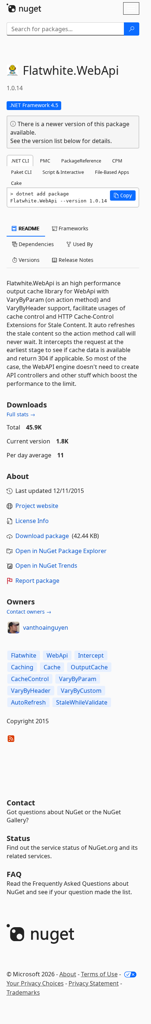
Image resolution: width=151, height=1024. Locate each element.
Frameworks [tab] (72, 228)
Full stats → (21, 414)
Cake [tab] (16, 183)
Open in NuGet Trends (46, 566)
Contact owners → (29, 611)
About (67, 974)
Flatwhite (23, 655)
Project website (36, 506)
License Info (32, 521)
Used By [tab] (82, 244)
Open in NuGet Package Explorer (61, 551)
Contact (21, 803)
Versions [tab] (28, 259)
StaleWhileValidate (81, 702)
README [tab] (28, 228)
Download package (42, 536)
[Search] (131, 29)
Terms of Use (99, 974)
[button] (123, 195)
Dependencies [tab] (35, 244)
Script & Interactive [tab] (63, 172)
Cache (52, 667)
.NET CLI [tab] (20, 160)
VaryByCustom (81, 691)
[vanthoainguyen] (13, 627)
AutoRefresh (28, 702)
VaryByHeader (31, 691)
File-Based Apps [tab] (112, 172)
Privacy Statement (94, 983)
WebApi (57, 655)
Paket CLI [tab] (21, 172)
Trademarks (23, 992)
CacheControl (30, 679)
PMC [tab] (45, 160)
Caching (22, 667)
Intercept (91, 655)
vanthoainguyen (45, 627)
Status (18, 838)
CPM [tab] (117, 160)
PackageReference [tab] (81, 160)
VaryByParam (77, 679)
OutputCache (89, 667)
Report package (37, 581)
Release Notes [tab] (75, 259)
